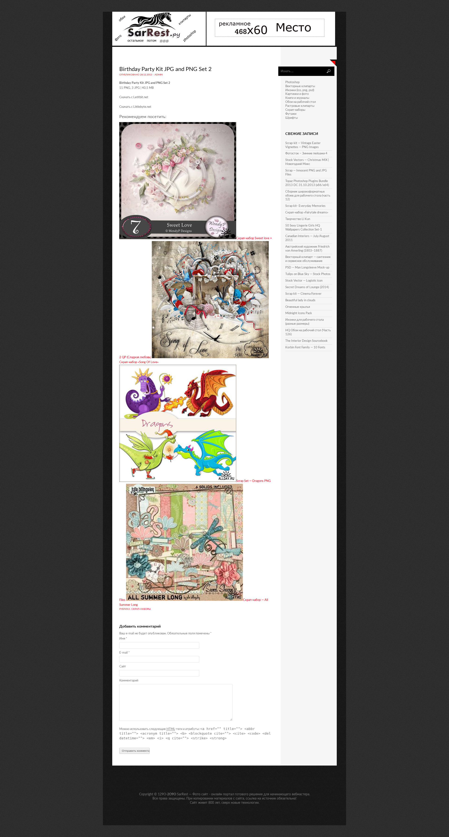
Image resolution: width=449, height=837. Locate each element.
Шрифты (291, 117)
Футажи (290, 113)
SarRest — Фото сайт (192, 794)
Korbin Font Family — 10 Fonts (305, 347)
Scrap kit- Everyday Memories (305, 206)
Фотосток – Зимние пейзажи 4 (306, 153)
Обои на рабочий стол (300, 102)
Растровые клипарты (299, 106)
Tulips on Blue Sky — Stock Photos (307, 274)
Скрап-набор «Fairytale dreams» (306, 212)
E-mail (124, 652)
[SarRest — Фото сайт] (159, 44)
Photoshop (292, 82)
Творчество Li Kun (297, 219)
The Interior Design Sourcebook (306, 340)
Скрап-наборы (141, 609)
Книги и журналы (297, 98)
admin (159, 75)
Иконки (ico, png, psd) (299, 90)
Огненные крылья (297, 307)
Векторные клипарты (300, 86)
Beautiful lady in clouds (300, 300)
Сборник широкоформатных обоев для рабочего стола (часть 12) (307, 195)
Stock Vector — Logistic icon (303, 280)
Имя (123, 638)
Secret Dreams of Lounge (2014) (307, 287)
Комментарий (128, 680)
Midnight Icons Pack (298, 313)
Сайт (122, 666)
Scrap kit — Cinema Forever (303, 293)
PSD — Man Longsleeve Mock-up (307, 267)
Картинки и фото (297, 94)
